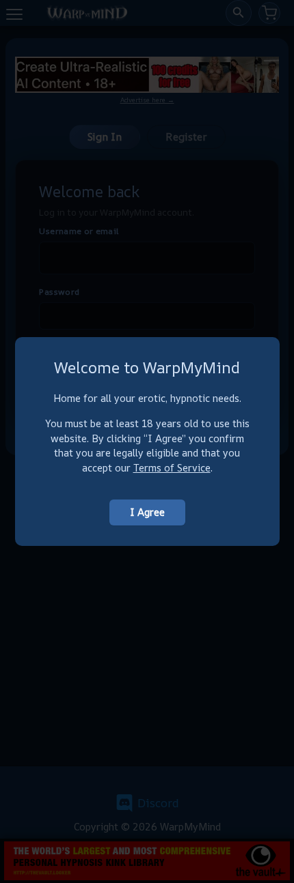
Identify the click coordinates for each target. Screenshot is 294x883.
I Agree (147, 512)
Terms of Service (172, 467)
